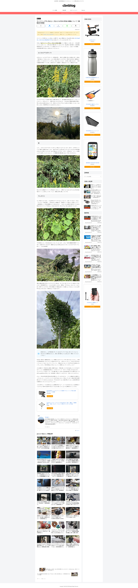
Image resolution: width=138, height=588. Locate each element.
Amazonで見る (49, 396)
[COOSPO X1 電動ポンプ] (92, 293)
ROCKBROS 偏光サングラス (92, 104)
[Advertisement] (58, 557)
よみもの (39, 18)
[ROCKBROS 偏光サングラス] (92, 95)
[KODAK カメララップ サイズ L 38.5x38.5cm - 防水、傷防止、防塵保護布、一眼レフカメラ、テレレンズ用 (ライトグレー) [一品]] (41, 405)
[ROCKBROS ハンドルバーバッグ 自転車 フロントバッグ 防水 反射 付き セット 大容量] (41, 393)
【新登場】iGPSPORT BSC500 (92, 162)
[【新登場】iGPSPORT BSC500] (92, 150)
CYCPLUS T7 (92, 40)
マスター (47, 417)
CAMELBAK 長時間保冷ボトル (92, 77)
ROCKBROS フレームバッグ (92, 130)
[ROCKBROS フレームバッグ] (92, 121)
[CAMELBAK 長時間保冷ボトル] (92, 62)
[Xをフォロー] (45, 427)
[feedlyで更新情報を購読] (47, 427)
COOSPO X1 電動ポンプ (92, 302)
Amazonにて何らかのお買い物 (48, 34)
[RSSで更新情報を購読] (49, 427)
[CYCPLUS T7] (92, 30)
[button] (76, 26)
